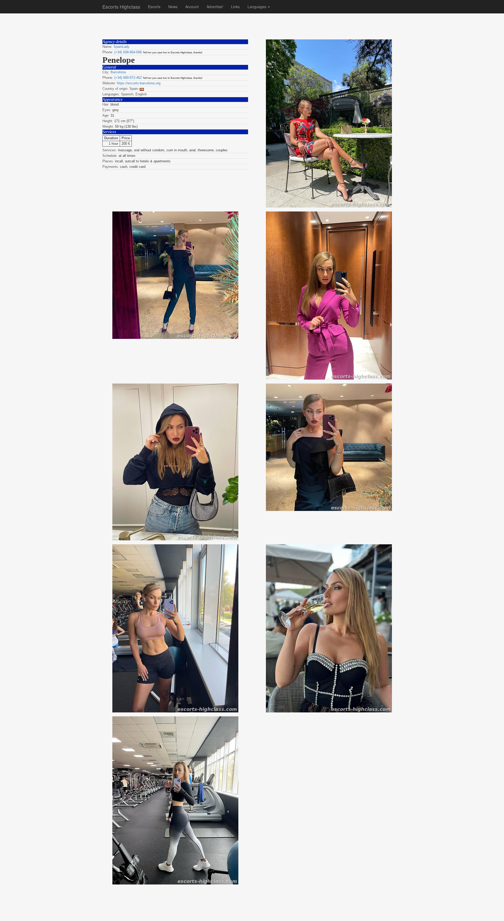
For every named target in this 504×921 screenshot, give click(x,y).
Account (192, 6)
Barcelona (118, 72)
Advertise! (215, 6)
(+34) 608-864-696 (128, 52)
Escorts (154, 6)
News (172, 6)
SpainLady (121, 47)
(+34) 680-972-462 (128, 78)
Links (235, 6)
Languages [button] (257, 6)
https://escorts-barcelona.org (138, 83)
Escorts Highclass (121, 6)
